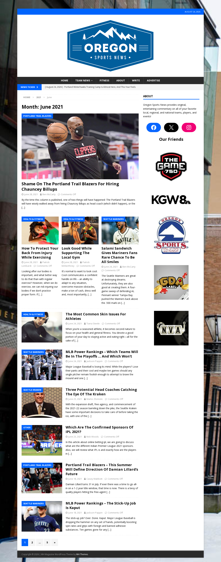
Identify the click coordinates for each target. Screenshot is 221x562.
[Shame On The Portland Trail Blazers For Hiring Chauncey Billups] (80, 146)
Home (64, 80)
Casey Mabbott (94, 478)
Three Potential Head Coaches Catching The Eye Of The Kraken (101, 391)
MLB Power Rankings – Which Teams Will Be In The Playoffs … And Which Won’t (102, 354)
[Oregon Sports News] (110, 75)
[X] (171, 127)
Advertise (153, 80)
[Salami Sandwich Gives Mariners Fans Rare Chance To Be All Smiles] (120, 230)
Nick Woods (93, 436)
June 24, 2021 (111, 266)
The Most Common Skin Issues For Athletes (96, 316)
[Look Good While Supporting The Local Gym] (80, 230)
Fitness (104, 80)
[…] (23, 207)
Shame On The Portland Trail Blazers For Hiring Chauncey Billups (70, 186)
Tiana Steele (93, 323)
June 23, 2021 (75, 399)
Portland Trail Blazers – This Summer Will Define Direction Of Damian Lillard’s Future (102, 469)
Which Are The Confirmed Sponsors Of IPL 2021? (99, 429)
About (120, 80)
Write (136, 80)
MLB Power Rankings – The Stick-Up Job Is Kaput (101, 505)
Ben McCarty (49, 194)
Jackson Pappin (95, 361)
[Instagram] (189, 127)
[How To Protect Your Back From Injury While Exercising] (40, 230)
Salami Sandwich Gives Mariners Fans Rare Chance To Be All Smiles (119, 255)
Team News (82, 80)
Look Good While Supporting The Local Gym (77, 253)
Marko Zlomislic (95, 399)
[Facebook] (153, 127)
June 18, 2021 (75, 478)
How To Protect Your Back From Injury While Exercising (40, 253)
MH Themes (82, 554)
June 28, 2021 (31, 194)
